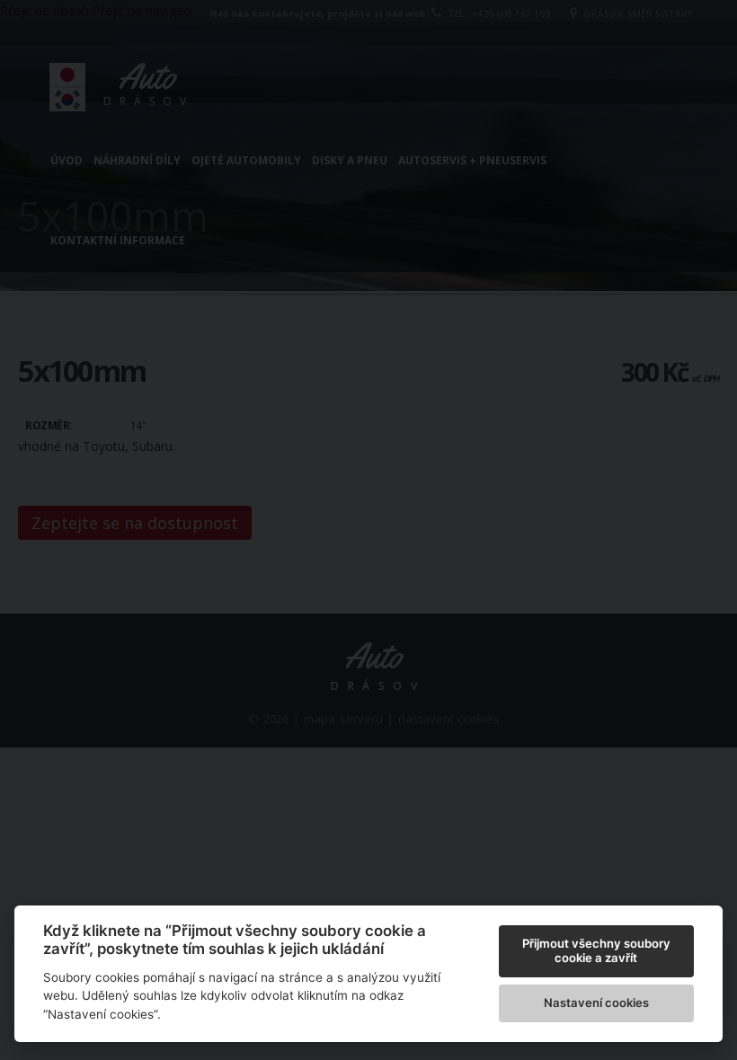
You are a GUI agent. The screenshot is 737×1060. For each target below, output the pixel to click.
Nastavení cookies (596, 1002)
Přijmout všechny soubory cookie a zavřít (596, 950)
